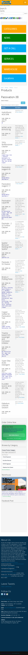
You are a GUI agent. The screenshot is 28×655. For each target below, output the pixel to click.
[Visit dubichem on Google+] (7, 594)
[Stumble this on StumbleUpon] (5, 18)
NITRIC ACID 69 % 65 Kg (6, 128)
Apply (23, 103)
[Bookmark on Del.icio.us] (7, 18)
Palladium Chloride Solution (5, 405)
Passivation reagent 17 (6, 185)
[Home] (6, 2)
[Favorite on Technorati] (18, 18)
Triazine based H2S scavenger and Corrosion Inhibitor (6, 338)
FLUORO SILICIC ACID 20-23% (6, 386)
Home (2, 87)
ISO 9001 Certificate (6, 599)
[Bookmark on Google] (3, 18)
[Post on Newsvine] (14, 18)
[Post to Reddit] (16, 18)
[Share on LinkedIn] (10, 18)
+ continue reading (6, 496)
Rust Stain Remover (7, 460)
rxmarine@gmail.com (6, 576)
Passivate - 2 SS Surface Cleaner (7, 225)
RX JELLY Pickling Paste (7, 278)
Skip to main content (5, 5)
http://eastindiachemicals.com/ (9, 573)
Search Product (4, 100)
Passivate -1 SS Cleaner (6, 263)
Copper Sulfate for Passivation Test (6, 315)
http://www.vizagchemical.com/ (9, 567)
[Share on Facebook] (1, 18)
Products (6, 87)
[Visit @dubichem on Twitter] (2, 594)
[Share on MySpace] (12, 18)
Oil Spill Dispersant (7, 457)
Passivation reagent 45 (6, 168)
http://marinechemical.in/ (18, 564)
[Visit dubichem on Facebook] (4, 594)
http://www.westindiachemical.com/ (9, 562)
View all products (6, 469)
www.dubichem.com (15, 653)
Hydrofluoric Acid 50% (6, 113)
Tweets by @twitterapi (6, 586)
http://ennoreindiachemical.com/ (9, 570)
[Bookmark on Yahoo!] (19, 18)
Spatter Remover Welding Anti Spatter (7, 246)
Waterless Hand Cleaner (8, 467)
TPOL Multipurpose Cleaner (7, 144)
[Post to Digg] (9, 18)
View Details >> (20, 112)
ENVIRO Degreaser (7, 464)
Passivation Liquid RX (6, 201)
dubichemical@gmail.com (10, 607)
